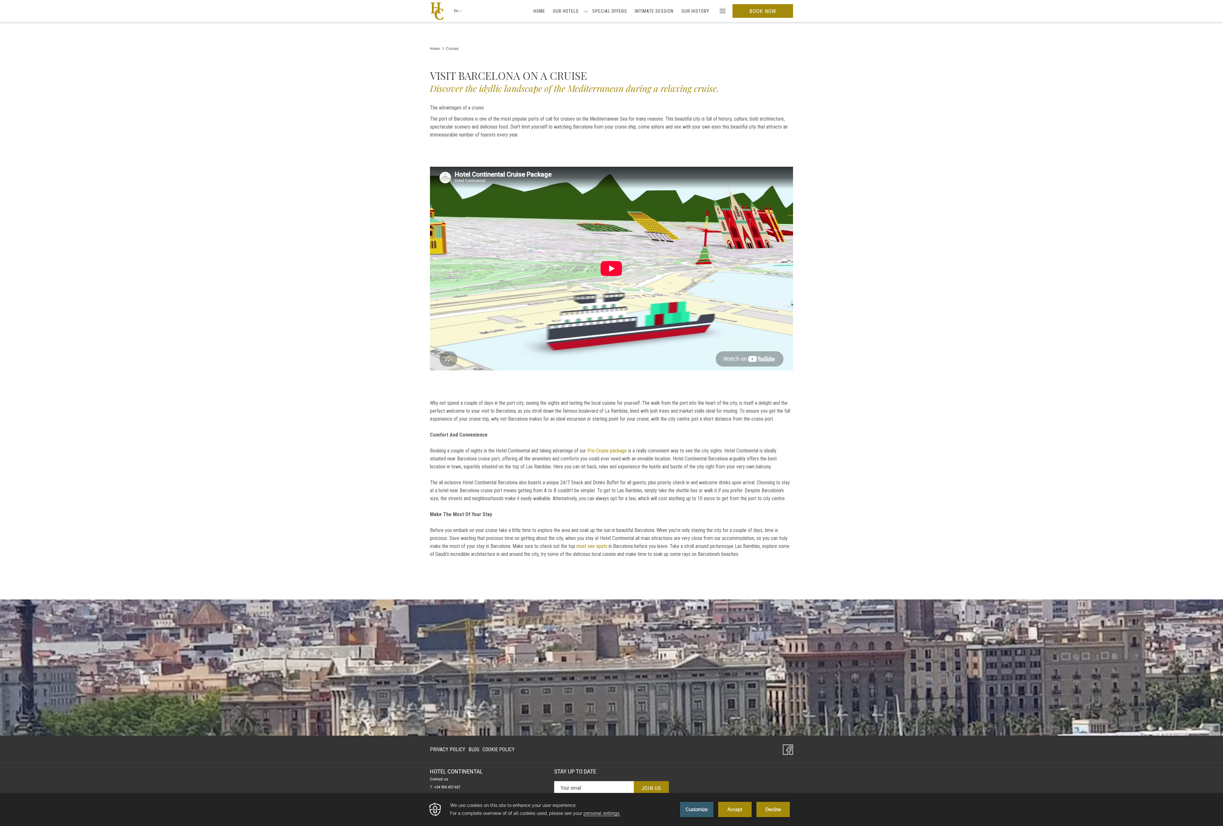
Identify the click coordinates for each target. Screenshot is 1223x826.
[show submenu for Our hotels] (586, 11)
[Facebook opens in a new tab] (788, 749)
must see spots (591, 546)
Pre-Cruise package (607, 451)
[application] (611, 809)
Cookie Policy (499, 749)
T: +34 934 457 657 (445, 787)
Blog (473, 751)
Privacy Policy (447, 749)
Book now (762, 11)
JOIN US (651, 788)
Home (435, 48)
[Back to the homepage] (437, 11)
